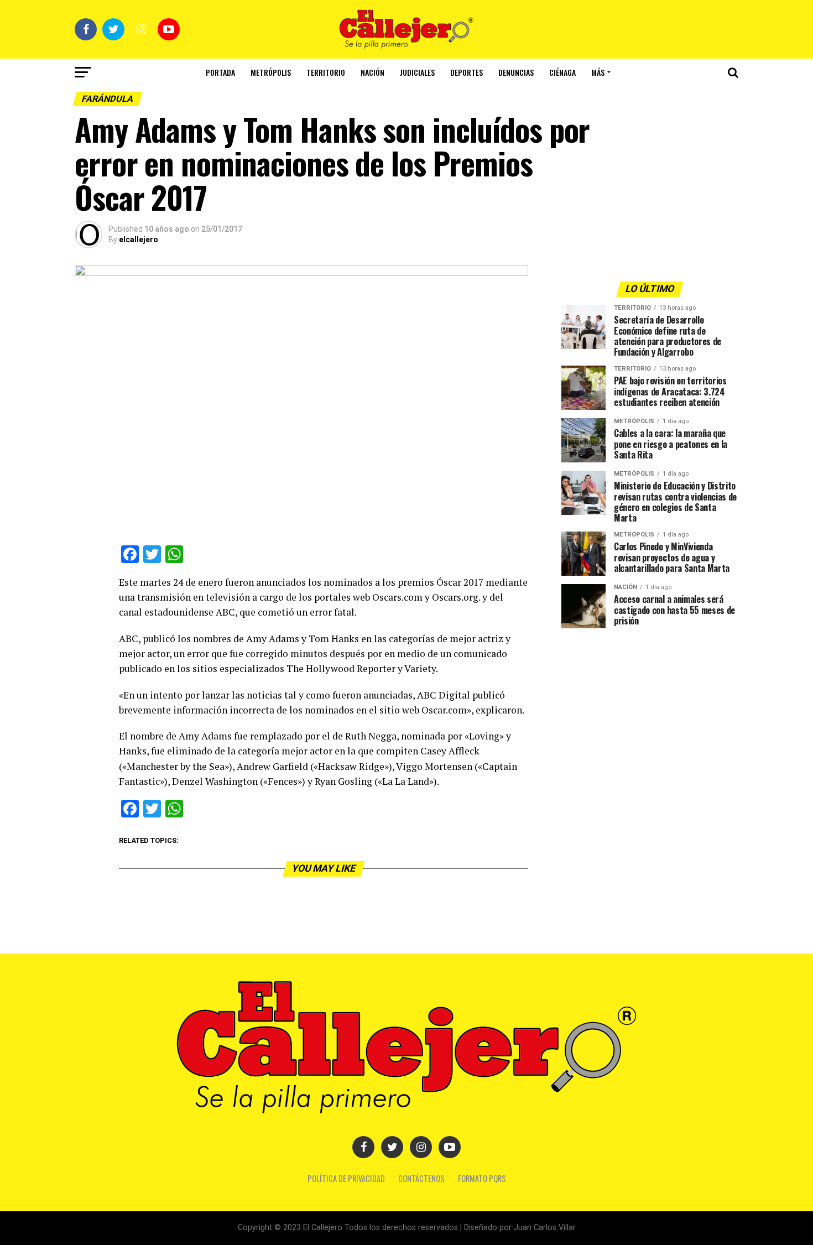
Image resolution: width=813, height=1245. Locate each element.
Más (597, 72)
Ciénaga (562, 72)
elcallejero (138, 239)
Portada (220, 72)
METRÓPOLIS (271, 72)
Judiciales (417, 72)
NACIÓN (372, 72)
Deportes (466, 72)
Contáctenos (421, 1178)
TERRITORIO (325, 72)
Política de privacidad (346, 1178)
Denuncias (516, 72)
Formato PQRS (482, 1178)
